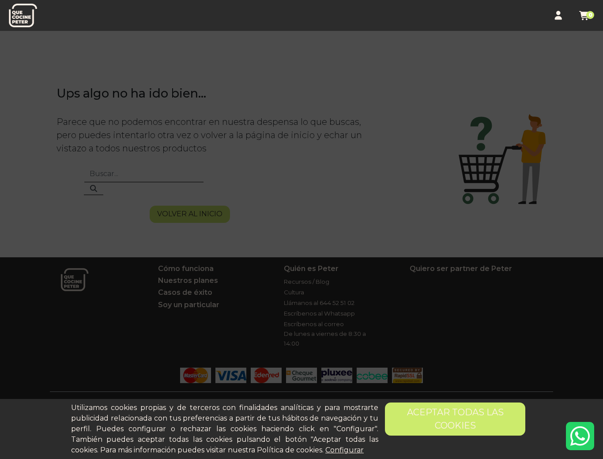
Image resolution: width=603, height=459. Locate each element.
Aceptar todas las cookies (455, 419)
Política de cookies (289, 450)
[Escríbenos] (580, 436)
